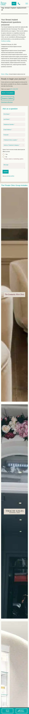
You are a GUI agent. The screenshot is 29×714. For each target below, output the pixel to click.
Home (2, 74)
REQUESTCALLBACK (21, 711)
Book (14, 3)
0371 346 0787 (14, 89)
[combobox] (14, 140)
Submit (6, 171)
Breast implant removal (11, 50)
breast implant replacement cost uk (17, 54)
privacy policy (10, 176)
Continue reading (5, 41)
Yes (7, 154)
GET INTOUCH (7, 711)
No (6, 156)
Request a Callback (7, 98)
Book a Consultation (8, 92)
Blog (7, 74)
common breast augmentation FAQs (10, 60)
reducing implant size (6, 64)
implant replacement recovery (17, 62)
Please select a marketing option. (14, 159)
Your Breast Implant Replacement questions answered (11, 22)
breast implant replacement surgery (10, 56)
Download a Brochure (7, 102)
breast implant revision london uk (18, 58)
